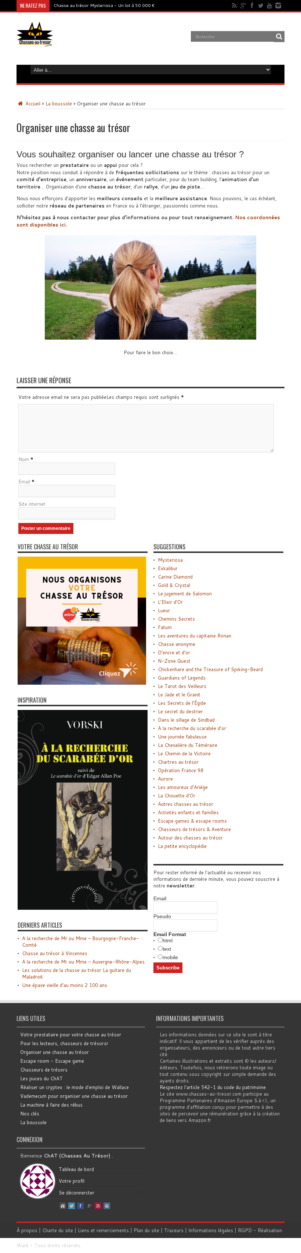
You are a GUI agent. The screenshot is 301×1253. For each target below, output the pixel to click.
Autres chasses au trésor (185, 804)
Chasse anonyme (176, 644)
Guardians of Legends (182, 677)
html (168, 940)
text (167, 949)
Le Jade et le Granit (179, 694)
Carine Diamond (175, 576)
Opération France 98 (180, 770)
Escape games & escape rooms (192, 821)
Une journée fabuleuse (182, 736)
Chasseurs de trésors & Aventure (194, 829)
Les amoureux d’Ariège (183, 787)
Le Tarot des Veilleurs (182, 686)
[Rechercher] (278, 36)
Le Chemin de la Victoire (184, 753)
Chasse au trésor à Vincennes (54, 953)
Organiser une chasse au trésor (54, 1052)
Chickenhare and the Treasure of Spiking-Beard (210, 669)
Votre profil (71, 1181)
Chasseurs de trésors (44, 1069)
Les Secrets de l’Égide (182, 703)
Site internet (32, 504)
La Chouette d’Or (176, 795)
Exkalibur (168, 568)
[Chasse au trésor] (35, 42)
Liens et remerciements (103, 1230)
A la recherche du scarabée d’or (192, 728)
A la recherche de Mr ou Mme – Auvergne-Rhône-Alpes (83, 961)
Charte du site (57, 1230)
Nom (23, 459)
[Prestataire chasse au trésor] (82, 683)
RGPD (245, 1230)
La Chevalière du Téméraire (187, 745)
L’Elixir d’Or (170, 602)
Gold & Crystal (174, 585)
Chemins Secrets (176, 619)
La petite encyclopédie (182, 846)
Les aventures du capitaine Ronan (194, 635)
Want (23, 1245)
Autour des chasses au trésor (190, 837)
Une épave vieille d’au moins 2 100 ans (64, 985)
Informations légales (210, 1230)
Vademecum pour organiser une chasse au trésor (74, 1096)
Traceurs (174, 1230)
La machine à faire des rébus (51, 1104)
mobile (170, 957)
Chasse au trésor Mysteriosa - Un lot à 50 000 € (104, 5)
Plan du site (146, 1230)
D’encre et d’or (174, 652)
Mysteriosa (170, 560)
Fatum (165, 627)
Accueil (32, 103)
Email (24, 481)
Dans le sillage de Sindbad (186, 720)
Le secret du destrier (180, 711)
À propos (27, 1230)
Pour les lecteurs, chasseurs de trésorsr (64, 1043)
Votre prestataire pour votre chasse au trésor (70, 1034)
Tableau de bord (76, 1169)
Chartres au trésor (178, 762)
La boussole (59, 103)
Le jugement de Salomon (185, 593)
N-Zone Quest (174, 661)
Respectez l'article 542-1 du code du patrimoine (213, 1087)
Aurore (165, 778)
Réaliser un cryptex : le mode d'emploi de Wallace (74, 1087)
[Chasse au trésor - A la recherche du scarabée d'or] (83, 908)
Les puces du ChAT (41, 1078)
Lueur (164, 610)
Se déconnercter (76, 1192)
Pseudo (162, 916)
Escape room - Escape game (52, 1061)
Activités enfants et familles (188, 812)
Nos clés (29, 1113)
